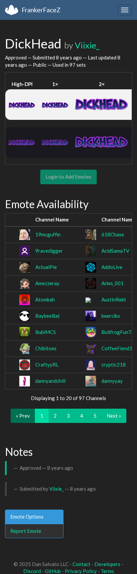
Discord (32, 571)
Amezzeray (47, 283)
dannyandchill (50, 381)
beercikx (110, 316)
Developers (107, 564)
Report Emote (25, 531)
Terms (107, 571)
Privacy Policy (81, 571)
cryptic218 (113, 365)
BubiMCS (45, 332)
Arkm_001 (112, 283)
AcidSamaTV (115, 251)
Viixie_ (87, 45)
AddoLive (111, 267)
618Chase (112, 234)
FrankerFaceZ (41, 10)
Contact (81, 564)
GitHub (53, 571)
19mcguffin (48, 234)
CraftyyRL (47, 365)
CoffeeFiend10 (118, 348)
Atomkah (45, 299)
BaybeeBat (47, 316)
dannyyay (112, 381)
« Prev (23, 416)
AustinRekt (113, 299)
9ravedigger (49, 251)
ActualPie (46, 267)
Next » (114, 416)
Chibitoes (46, 348)
